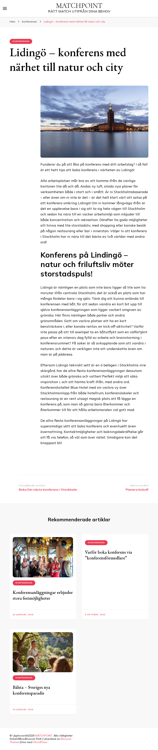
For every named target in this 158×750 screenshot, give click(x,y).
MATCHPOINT (79, 5)
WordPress (40, 742)
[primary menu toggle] (5, 8)
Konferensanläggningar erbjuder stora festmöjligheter (43, 595)
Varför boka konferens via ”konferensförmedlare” (108, 555)
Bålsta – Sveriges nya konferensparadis (31, 690)
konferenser (21, 41)
